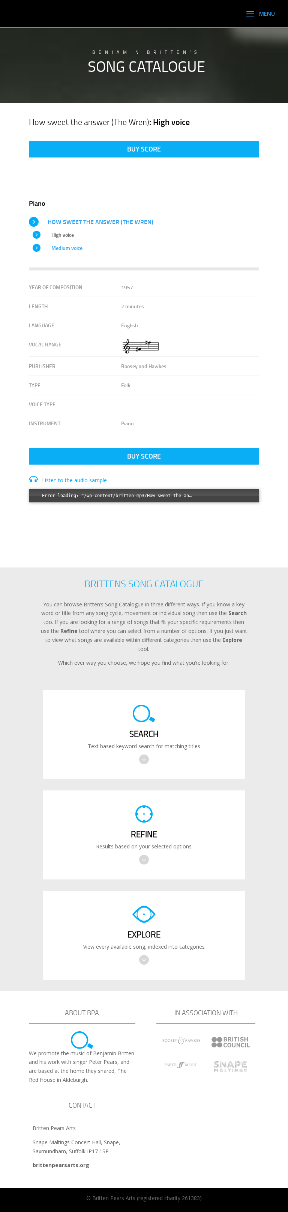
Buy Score (144, 149)
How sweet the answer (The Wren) (100, 221)
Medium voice (66, 247)
